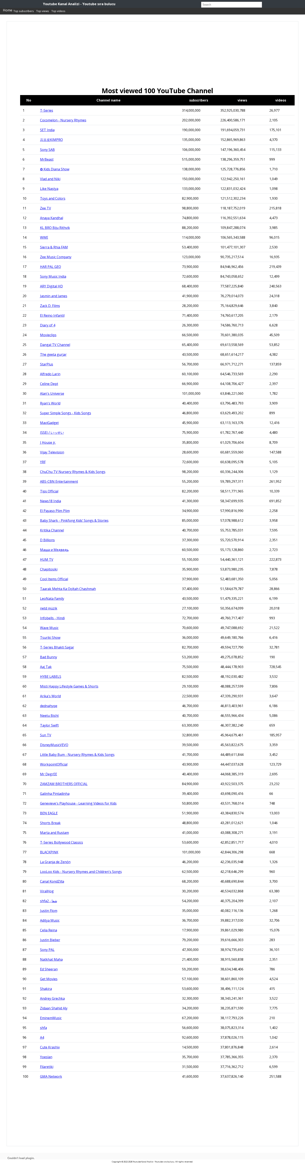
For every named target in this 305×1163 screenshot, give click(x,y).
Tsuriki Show (50, 637)
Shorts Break (50, 823)
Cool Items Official (54, 579)
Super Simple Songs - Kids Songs (65, 413)
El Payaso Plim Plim (55, 510)
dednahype (48, 706)
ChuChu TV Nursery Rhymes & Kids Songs (72, 471)
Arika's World (50, 696)
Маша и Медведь (54, 549)
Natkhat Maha (51, 959)
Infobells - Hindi (52, 618)
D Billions (47, 540)
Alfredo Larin (50, 374)
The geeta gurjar (53, 354)
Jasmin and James (53, 296)
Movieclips (48, 335)
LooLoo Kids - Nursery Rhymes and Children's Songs (81, 871)
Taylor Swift (49, 725)
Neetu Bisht (49, 715)
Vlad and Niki (50, 179)
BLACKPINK (49, 852)
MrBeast (47, 159)
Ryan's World (50, 403)
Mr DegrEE (48, 774)
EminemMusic (51, 1018)
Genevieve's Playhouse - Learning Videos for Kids (78, 803)
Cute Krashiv (50, 1047)
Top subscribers (23, 11)
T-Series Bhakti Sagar (57, 647)
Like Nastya (49, 188)
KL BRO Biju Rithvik (55, 227)
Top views (42, 11)
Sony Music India (53, 276)
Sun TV (45, 735)
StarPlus (46, 364)
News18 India (50, 501)
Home (7, 10)
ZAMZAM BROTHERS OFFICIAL (64, 784)
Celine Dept (49, 383)
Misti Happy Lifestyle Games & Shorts (69, 686)
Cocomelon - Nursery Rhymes (63, 120)
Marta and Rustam (54, 832)
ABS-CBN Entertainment (59, 481)
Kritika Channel (52, 530)
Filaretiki (46, 1066)
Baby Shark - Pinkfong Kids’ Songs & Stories (74, 520)
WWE (44, 237)
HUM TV (46, 559)
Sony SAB (47, 149)
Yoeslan (46, 1057)
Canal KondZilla (52, 881)
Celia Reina (48, 930)
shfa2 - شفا (48, 901)
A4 (42, 1037)
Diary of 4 (47, 325)
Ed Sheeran (49, 969)
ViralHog (47, 891)
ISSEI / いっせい (52, 432)
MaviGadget (49, 422)
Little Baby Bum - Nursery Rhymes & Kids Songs (77, 754)
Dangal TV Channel (55, 344)
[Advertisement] (137, 57)
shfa (43, 1027)
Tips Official (49, 491)
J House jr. (48, 442)
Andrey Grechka (52, 998)
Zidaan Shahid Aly (53, 1008)
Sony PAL (47, 949)
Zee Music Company (55, 257)
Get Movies (48, 979)
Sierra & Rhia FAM (54, 247)
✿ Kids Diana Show (54, 169)
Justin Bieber (50, 940)
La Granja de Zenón (55, 862)
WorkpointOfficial (53, 764)
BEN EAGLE (49, 813)
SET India (47, 130)
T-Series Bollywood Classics (61, 842)
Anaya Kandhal (51, 218)
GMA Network (51, 1076)
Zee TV (45, 208)
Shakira (46, 988)
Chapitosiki (48, 569)
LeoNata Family (52, 598)
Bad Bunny (48, 657)
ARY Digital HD (51, 286)
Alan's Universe (52, 393)
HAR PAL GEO (50, 266)
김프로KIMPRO (51, 139)
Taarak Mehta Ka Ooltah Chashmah (68, 588)
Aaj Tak (46, 667)
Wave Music (49, 627)
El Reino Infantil (52, 315)
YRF (43, 462)
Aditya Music (50, 920)
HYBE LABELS (50, 676)
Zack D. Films (50, 305)
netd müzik (48, 608)
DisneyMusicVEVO (54, 745)
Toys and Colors (52, 198)
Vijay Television (52, 452)
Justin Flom (48, 910)
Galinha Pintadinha (55, 793)
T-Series (46, 110)
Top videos (58, 11)
